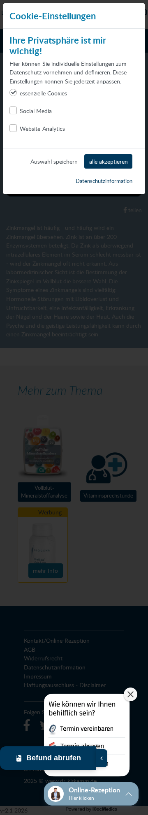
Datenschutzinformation (104, 181)
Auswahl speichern (54, 161)
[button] (87, 736)
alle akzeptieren (108, 161)
